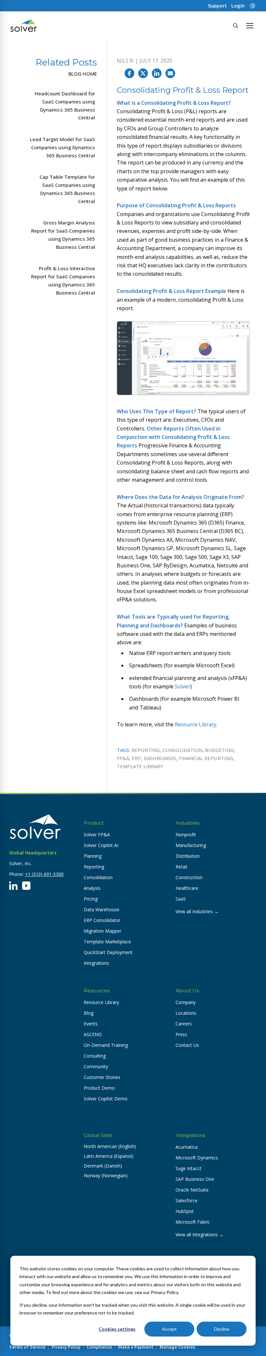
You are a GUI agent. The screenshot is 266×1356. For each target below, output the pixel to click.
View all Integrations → (199, 1234)
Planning (93, 856)
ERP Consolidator (102, 920)
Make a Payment (135, 1347)
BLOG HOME (82, 73)
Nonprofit (185, 834)
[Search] (235, 25)
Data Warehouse (101, 909)
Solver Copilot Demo (105, 1099)
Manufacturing (190, 845)
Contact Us (187, 1045)
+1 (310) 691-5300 (44, 874)
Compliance (99, 1347)
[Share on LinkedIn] (157, 73)
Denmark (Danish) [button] (103, 1166)
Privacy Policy (66, 1347)
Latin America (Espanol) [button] (108, 1156)
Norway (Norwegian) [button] (105, 1175)
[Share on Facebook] (129, 73)
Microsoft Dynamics (196, 1158)
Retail (181, 867)
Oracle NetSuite (192, 1190)
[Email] (170, 73)
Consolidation (182, 750)
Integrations (96, 963)
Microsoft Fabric (192, 1222)
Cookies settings (117, 1329)
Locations (185, 1013)
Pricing (91, 899)
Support (217, 5)
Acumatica (186, 1147)
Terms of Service (27, 1347)
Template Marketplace (107, 941)
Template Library (140, 766)
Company (185, 1002)
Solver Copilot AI (101, 845)
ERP (136, 758)
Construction (188, 877)
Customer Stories (102, 1077)
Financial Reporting (206, 758)
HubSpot (184, 1211)
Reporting (145, 750)
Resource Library (195, 724)
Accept (169, 1329)
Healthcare (186, 888)
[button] (250, 25)
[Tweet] (143, 73)
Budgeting (219, 750)
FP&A (123, 758)
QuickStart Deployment (108, 952)
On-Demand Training (106, 1045)
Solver (182, 686)
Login (238, 5)
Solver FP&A (97, 834)
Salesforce (186, 1200)
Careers (183, 1024)
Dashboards (160, 758)
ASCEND (93, 1034)
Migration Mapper (102, 931)
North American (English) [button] (110, 1146)
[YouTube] (26, 885)
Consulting (95, 1056)
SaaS (180, 899)
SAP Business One (194, 1179)
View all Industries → (197, 911)
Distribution (187, 856)
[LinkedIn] (13, 885)
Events (91, 1024)
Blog (88, 1013)
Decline (221, 1329)
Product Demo (99, 1088)
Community (96, 1066)
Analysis (92, 888)
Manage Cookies (177, 1347)
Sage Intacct (188, 1168)
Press (181, 1034)
